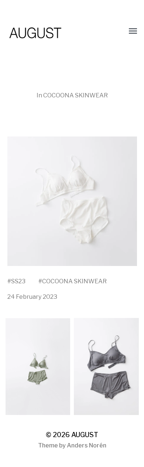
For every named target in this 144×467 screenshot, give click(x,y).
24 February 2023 (32, 296)
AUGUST (84, 435)
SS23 (18, 281)
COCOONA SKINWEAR (75, 95)
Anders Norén (86, 445)
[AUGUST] (57, 31)
